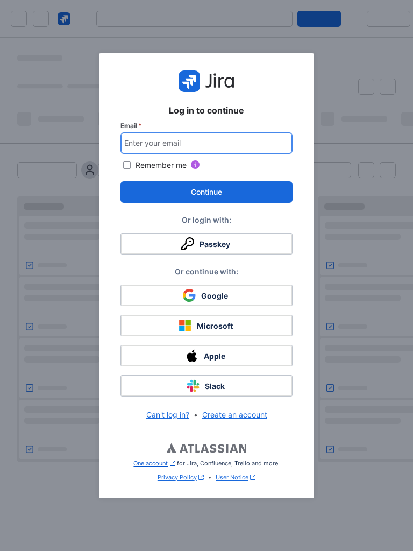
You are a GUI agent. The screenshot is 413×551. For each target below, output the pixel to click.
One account (154, 463)
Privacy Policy (177, 477)
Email (131, 126)
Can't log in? (167, 414)
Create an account (234, 414)
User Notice (232, 477)
